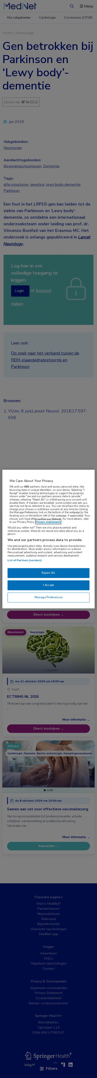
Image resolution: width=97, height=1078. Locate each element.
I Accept (48, 585)
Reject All (48, 573)
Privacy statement (48, 522)
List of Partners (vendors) (25, 560)
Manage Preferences (48, 597)
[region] (48, 539)
